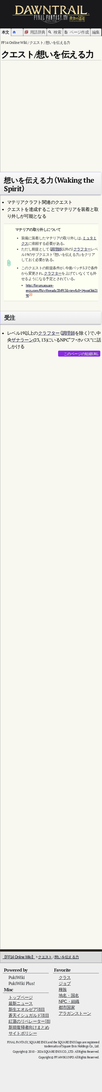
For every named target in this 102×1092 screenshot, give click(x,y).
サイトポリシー (22, 1033)
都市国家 (67, 1007)
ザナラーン (22, 340)
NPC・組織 (69, 1001)
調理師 (56, 249)
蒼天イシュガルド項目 (28, 1015)
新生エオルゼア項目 (26, 1009)
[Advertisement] (51, 114)
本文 (5, 32)
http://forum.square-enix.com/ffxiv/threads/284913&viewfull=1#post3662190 (62, 290)
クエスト (45, 957)
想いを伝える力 (66, 957)
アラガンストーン (75, 1013)
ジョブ (65, 983)
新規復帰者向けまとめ (28, 1027)
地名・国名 (69, 995)
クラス (65, 977)
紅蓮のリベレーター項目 (30, 1021)
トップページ (20, 997)
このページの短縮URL (81, 353)
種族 (63, 989)
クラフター (82, 249)
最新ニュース (20, 1003)
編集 (96, 32)
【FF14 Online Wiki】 (19, 957)
